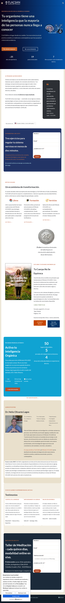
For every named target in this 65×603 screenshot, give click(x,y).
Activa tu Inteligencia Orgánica (12, 351)
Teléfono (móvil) (39, 555)
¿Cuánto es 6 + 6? (39, 148)
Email (36, 141)
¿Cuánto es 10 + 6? (39, 563)
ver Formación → (28, 222)
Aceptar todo (16, 596)
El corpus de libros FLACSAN (32, 450)
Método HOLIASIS (47, 450)
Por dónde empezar (9, 49)
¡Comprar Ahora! (40, 323)
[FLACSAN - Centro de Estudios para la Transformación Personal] (12, 3)
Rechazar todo (22, 593)
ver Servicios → (47, 220)
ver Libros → (8, 222)
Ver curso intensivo (30, 49)
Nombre (36, 133)
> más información (12, 389)
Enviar (37, 156)
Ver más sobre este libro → (53, 323)
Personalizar (8, 593)
